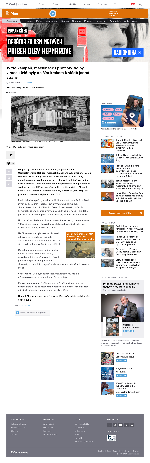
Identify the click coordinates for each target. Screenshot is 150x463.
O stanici (76, 21)
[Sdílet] (13, 163)
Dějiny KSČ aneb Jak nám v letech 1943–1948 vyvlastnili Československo (80, 236)
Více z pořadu (109, 223)
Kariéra (78, 434)
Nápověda (79, 427)
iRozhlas (42, 4)
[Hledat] (140, 4)
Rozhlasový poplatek (84, 441)
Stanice (87, 4)
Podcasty (47, 431)
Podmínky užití (125, 451)
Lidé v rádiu (80, 431)
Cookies (101, 451)
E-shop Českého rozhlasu (115, 278)
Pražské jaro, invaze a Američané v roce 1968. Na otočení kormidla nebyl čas (129, 229)
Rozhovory (101, 21)
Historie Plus (31, 83)
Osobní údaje (112, 451)
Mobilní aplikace (50, 434)
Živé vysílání (107, 118)
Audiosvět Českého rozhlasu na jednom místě (119, 129)
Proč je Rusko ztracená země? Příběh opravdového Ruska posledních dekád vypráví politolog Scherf (129, 171)
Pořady (40, 21)
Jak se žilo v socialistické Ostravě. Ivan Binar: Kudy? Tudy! (129, 158)
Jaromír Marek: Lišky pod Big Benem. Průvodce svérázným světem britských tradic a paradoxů (129, 145)
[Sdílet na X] (9, 177)
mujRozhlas (72, 4)
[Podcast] (8, 163)
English (136, 451)
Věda (126, 21)
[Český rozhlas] (16, 4)
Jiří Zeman (25, 306)
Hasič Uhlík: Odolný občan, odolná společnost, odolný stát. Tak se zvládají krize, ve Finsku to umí (129, 197)
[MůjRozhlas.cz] (11, 93)
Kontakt (78, 438)
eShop (14, 434)
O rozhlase (102, 4)
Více (135, 21)
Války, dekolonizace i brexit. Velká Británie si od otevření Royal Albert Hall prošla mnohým (128, 264)
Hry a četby (107, 110)
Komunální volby (18, 427)
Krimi (117, 110)
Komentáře (115, 21)
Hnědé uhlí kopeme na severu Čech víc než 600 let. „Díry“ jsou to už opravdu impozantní (128, 241)
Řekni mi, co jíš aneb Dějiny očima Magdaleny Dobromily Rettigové (128, 252)
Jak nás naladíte (82, 424)
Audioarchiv (114, 13)
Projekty (88, 21)
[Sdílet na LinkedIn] (9, 184)
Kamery (112, 16)
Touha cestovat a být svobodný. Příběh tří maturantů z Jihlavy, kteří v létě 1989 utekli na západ (129, 185)
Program (56, 4)
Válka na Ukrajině (18, 424)
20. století (11, 21)
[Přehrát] (10, 155)
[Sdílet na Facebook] (9, 171)
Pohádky (106, 114)
